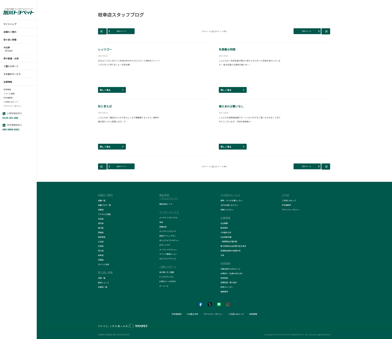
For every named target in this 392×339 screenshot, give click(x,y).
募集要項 (224, 291)
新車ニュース (103, 282)
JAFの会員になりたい (229, 205)
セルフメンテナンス (167, 258)
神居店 (101, 209)
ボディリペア (164, 245)
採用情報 (7, 89)
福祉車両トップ (165, 204)
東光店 (101, 223)
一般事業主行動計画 (229, 241)
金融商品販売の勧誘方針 (231, 250)
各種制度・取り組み (229, 282)
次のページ (306, 31)
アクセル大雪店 (104, 214)
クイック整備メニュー (168, 254)
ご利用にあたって (11, 102)
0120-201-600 (10, 117)
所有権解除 (8, 98)
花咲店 (101, 218)
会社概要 (224, 223)
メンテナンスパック (167, 231)
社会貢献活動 (226, 237)
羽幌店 (101, 259)
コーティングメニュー (168, 249)
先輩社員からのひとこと (231, 268)
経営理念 (224, 227)
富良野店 (101, 237)
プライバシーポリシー (13, 106)
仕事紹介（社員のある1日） (232, 273)
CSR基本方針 (226, 232)
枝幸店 (101, 255)
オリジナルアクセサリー (169, 240)
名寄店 (101, 246)
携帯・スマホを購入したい (232, 200)
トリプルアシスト (166, 276)
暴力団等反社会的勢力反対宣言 (233, 246)
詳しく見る (105, 89)
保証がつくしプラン (167, 235)
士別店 (101, 241)
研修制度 (224, 278)
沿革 (222, 255)
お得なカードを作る (167, 281)
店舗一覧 (101, 200)
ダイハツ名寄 (103, 264)
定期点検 (163, 226)
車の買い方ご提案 (166, 272)
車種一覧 (101, 278)
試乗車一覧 (102, 287)
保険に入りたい (227, 209)
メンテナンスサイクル (168, 217)
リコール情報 (9, 93)
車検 (161, 222)
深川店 (101, 250)
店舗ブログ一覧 (104, 205)
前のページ (121, 31)
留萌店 (101, 232)
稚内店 (101, 227)
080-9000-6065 (10, 129)
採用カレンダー (227, 287)
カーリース (163, 286)
